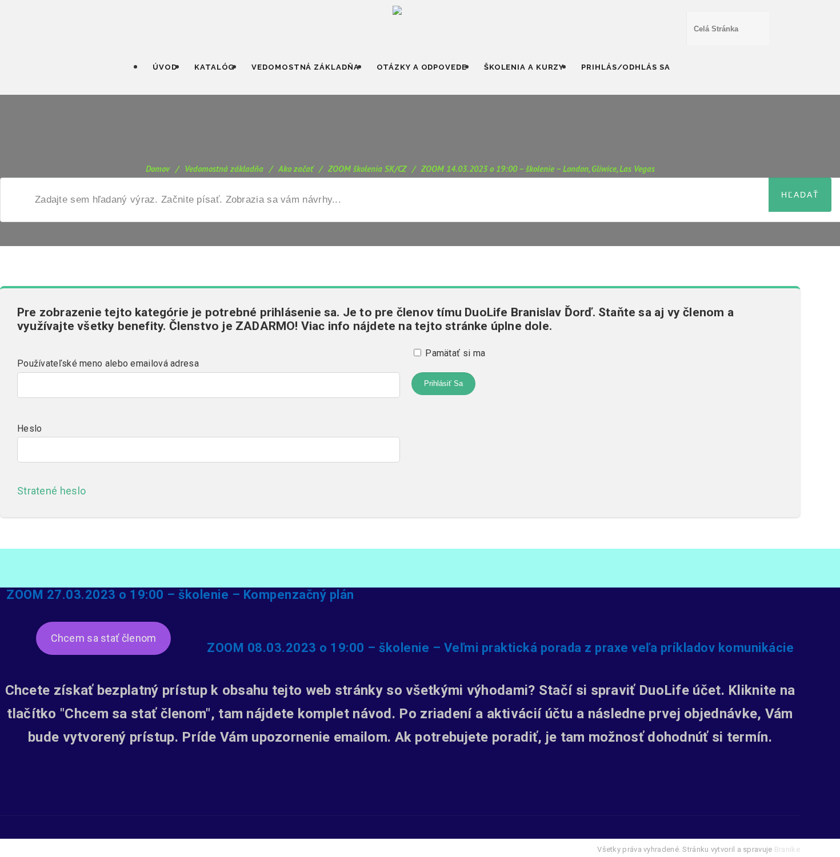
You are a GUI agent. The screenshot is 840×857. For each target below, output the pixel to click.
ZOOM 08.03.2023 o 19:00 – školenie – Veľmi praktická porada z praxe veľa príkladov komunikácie (500, 648)
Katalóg (214, 67)
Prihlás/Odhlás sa (625, 67)
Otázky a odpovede (422, 67)
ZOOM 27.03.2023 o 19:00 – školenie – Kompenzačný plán (180, 595)
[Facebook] (369, 807)
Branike (787, 849)
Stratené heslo (55, 491)
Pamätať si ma (454, 353)
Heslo (29, 428)
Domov (158, 168)
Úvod (165, 67)
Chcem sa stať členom (104, 638)
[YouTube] (400, 807)
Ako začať (295, 168)
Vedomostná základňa (305, 67)
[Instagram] (430, 807)
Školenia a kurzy (524, 67)
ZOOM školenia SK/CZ (367, 168)
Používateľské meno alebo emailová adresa (108, 363)
